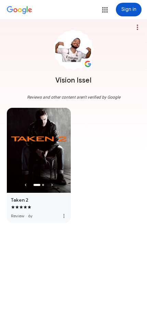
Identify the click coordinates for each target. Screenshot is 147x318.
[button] (105, 10)
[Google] (19, 10)
